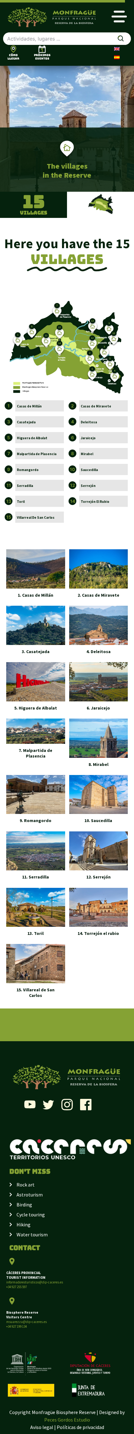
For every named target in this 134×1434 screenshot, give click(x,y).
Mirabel (87, 454)
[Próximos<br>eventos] (42, 49)
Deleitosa (89, 422)
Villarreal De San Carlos (36, 517)
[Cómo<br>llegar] (13, 49)
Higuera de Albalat (32, 438)
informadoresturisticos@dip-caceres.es (34, 1282)
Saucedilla (89, 470)
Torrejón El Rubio (95, 501)
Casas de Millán (29, 406)
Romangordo (28, 470)
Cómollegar (13, 56)
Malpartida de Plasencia (36, 454)
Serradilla (25, 486)
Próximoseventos (42, 56)
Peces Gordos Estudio (67, 1420)
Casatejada (26, 422)
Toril (21, 501)
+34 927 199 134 (16, 1326)
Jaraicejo (88, 438)
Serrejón (88, 486)
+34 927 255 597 (16, 1287)
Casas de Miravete (96, 406)
